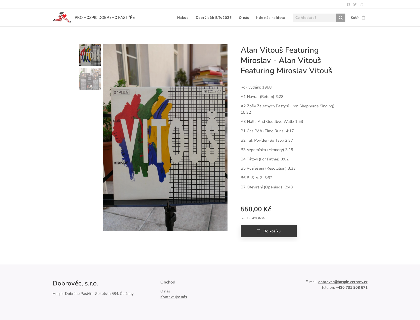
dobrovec (326, 281)
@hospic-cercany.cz (351, 281)
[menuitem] (184, 17)
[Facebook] (348, 4)
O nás (165, 291)
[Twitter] (355, 4)
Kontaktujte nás (173, 296)
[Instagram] (361, 4)
